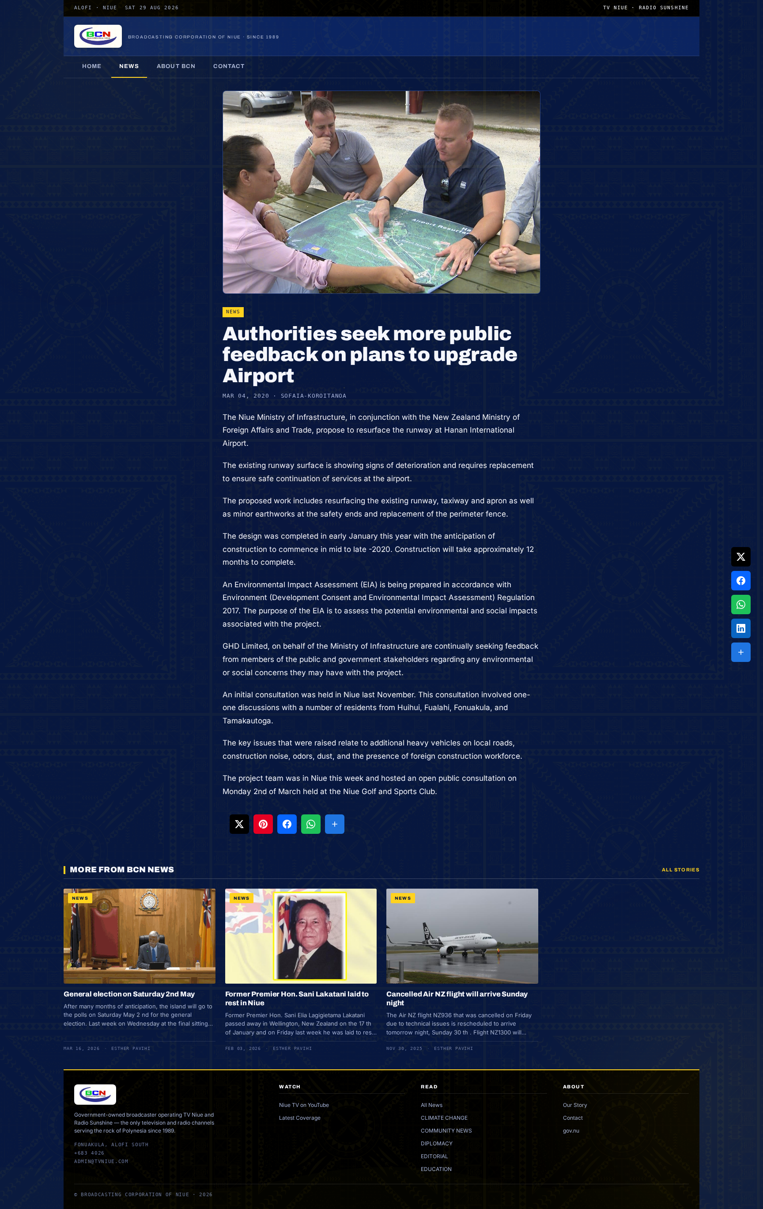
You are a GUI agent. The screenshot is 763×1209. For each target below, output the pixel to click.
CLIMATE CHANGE (444, 1117)
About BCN (176, 66)
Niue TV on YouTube (304, 1105)
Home (92, 66)
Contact (229, 66)
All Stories (680, 869)
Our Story (575, 1105)
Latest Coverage (300, 1117)
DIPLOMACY (437, 1143)
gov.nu (571, 1130)
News (129, 66)
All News (431, 1105)
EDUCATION (436, 1169)
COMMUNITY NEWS (446, 1130)
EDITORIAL (434, 1156)
